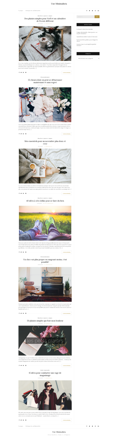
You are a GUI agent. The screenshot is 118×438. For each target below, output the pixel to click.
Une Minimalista (59, 3)
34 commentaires (48, 323)
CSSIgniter (67, 434)
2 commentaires (48, 23)
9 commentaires (48, 378)
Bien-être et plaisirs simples (45, 15)
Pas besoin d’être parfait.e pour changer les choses (87, 40)
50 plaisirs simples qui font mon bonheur (45, 321)
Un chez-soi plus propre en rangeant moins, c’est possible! (45, 260)
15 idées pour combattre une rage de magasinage (45, 374)
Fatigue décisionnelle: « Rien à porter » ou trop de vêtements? (87, 33)
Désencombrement (45, 77)
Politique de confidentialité (33, 10)
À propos (20, 10)
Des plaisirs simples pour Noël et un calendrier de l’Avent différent (45, 19)
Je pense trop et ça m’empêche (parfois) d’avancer (86, 45)
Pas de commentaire (48, 203)
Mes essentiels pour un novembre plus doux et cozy (45, 142)
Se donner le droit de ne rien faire (85, 29)
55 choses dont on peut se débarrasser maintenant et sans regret (45, 81)
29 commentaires (48, 85)
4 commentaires (48, 264)
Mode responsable (45, 370)
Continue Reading (66, 72)
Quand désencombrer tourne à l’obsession (87, 36)
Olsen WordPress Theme (55, 434)
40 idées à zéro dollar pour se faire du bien (45, 201)
